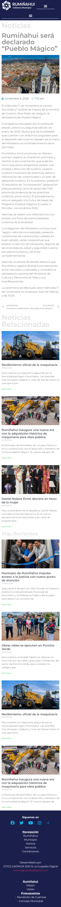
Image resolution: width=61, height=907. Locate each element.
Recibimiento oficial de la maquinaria (29, 365)
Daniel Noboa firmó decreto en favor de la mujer (29, 500)
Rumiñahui (30, 835)
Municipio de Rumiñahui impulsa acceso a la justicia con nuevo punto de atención (29, 576)
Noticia (30, 843)
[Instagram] (39, 823)
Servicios (30, 847)
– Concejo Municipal (30, 901)
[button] (45, 6)
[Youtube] (31, 823)
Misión (30, 885)
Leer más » (7, 389)
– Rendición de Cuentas (30, 897)
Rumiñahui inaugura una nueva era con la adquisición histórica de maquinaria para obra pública (28, 433)
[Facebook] (13, 823)
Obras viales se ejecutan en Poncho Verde (28, 647)
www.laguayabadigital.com (30, 870)
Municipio (30, 839)
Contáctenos (30, 851)
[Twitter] (22, 823)
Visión (30, 889)
